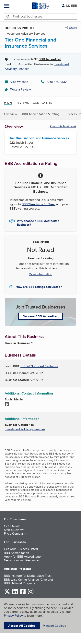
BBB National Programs (20, 583)
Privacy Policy (13, 615)
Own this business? (63, 126)
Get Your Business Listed (21, 549)
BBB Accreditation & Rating (41, 114)
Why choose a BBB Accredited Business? (38, 222)
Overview (10, 114)
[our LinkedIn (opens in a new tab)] (15, 593)
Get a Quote (12, 526)
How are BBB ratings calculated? (39, 287)
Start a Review (14, 530)
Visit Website (19, 82)
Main (8, 103)
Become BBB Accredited (40, 316)
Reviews (22, 103)
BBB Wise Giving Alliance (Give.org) (28, 579)
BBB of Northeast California (39, 366)
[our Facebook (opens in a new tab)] (23, 593)
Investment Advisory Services (25, 429)
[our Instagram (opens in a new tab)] (31, 593)
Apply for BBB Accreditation (23, 556)
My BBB (71, 5)
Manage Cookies (54, 625)
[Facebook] (7, 404)
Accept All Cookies (21, 625)
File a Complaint (15, 533)
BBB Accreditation (16, 553)
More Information (40, 274)
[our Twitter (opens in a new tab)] (7, 593)
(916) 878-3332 (57, 82)
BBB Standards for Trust (38, 204)
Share (73, 27)
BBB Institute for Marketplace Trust (28, 575)
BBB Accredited (50, 59)
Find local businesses (27, 16)
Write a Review (20, 89)
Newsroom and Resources (22, 560)
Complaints (42, 103)
